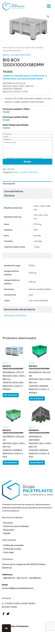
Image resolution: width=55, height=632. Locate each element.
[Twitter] (8, 613)
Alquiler (7, 533)
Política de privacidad (13, 545)
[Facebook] (3, 613)
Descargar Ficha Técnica (15, 315)
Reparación (8, 530)
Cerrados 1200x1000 (26, 48)
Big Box (12, 48)
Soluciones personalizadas (16, 526)
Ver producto (10, 395)
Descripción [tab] (9, 184)
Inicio (5, 48)
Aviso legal (8, 552)
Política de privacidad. (33, 158)
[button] (48, 16)
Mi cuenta (8, 523)
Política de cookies (12, 549)
